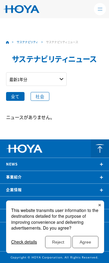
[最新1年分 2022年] (36, 79)
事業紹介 (14, 177)
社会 (40, 96)
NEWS (12, 164)
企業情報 (14, 190)
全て (15, 96)
